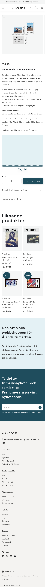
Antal (4, 176)
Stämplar (5, 521)
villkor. (38, 412)
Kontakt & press (8, 536)
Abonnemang (7, 492)
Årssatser (5, 479)
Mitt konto (6, 500)
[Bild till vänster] (17, 59)
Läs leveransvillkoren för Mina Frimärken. (20, 130)
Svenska (8, 571)
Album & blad (7, 482)
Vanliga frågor (7, 539)
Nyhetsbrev (6, 524)
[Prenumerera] (40, 407)
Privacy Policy (7, 576)
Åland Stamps (14, 585)
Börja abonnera (8, 497)
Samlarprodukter (9, 471)
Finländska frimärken (10, 464)
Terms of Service (23, 576)
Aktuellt (5, 515)
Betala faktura (7, 503)
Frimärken (6, 450)
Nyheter (5, 458)
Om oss (5, 531)
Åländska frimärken (10, 461)
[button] (3, 7)
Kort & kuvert (7, 485)
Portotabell (6, 542)
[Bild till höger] (27, 59)
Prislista (5, 545)
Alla (3, 454)
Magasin (5, 518)
